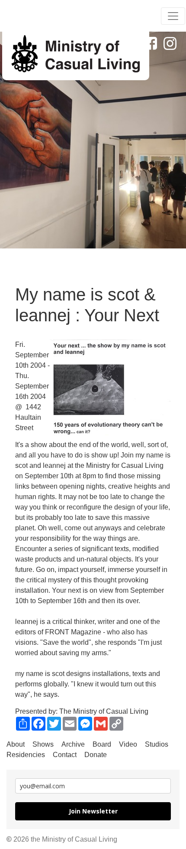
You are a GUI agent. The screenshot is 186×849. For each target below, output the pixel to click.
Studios (156, 744)
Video (128, 744)
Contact (65, 754)
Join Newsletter (93, 811)
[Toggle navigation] (173, 16)
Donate (95, 754)
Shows (43, 744)
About (15, 744)
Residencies (25, 754)
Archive (73, 744)
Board (102, 744)
